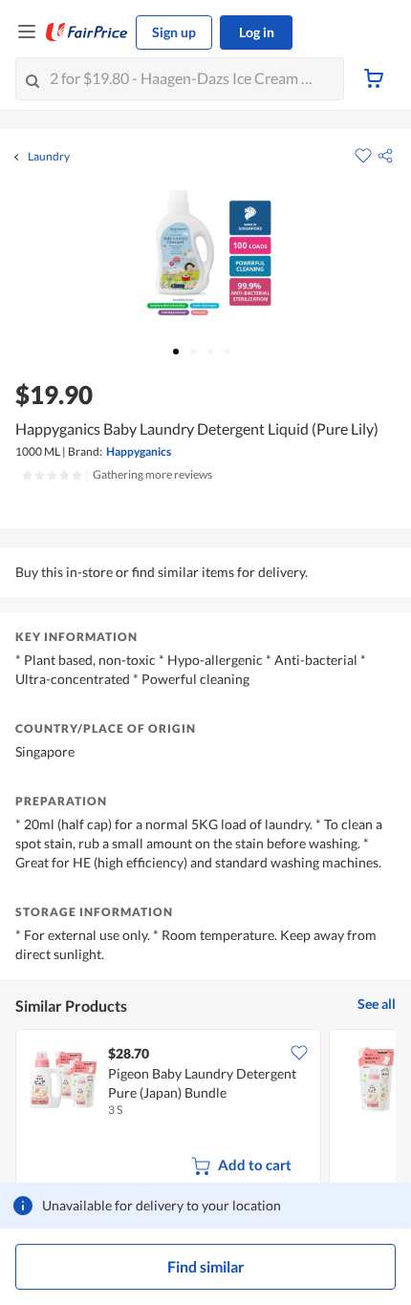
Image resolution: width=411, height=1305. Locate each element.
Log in (256, 32)
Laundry (49, 156)
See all (376, 1003)
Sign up (174, 32)
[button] (385, 155)
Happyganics (138, 451)
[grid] (205, 1112)
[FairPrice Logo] (87, 32)
